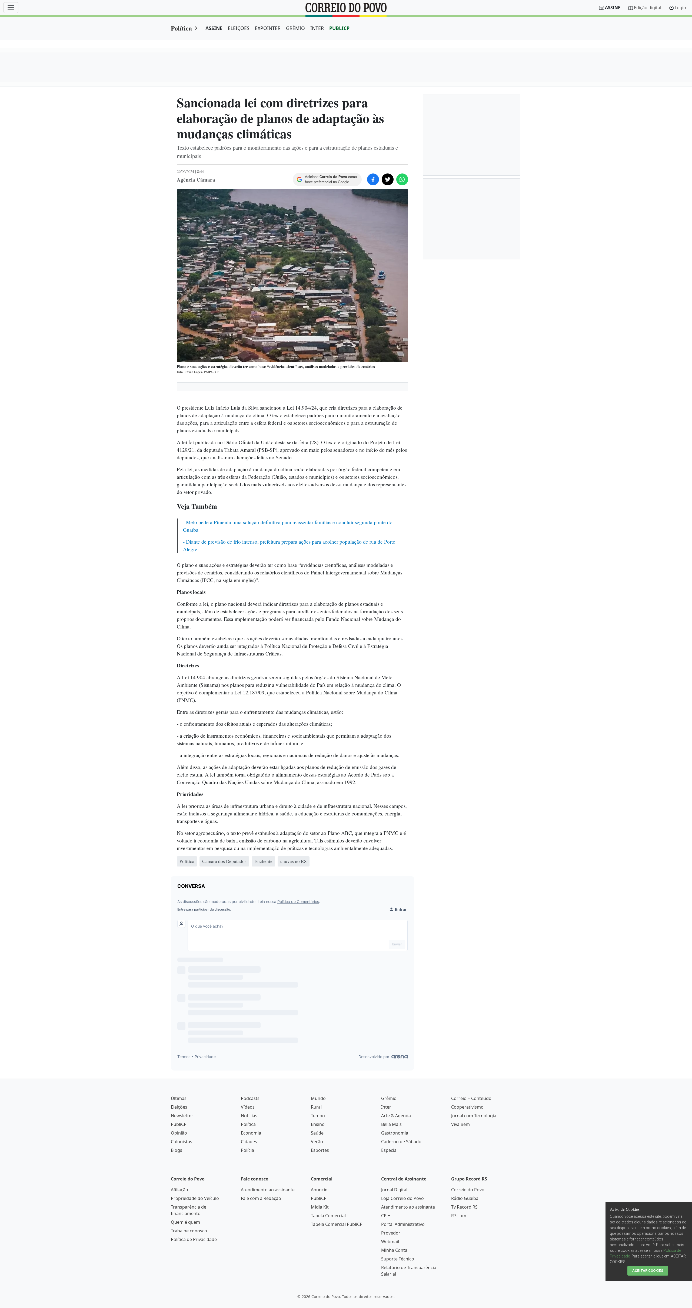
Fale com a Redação (261, 1198)
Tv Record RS (464, 1207)
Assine (612, 8)
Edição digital (647, 8)
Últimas (179, 1098)
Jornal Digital (394, 1190)
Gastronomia (394, 1133)
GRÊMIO (295, 28)
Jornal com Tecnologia (473, 1116)
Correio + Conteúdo (471, 1098)
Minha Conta (394, 1250)
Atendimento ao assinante (268, 1190)
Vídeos (248, 1107)
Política (181, 28)
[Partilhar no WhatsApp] (402, 179)
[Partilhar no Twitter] (388, 179)
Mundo (318, 1098)
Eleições (179, 1107)
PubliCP (179, 1124)
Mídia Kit (320, 1207)
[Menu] (10, 7)
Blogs (176, 1150)
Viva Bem (460, 1124)
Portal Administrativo (403, 1224)
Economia (251, 1133)
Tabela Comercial (328, 1216)
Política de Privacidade (194, 1239)
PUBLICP (339, 28)
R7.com (458, 1216)
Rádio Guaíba (464, 1198)
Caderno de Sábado (401, 1142)
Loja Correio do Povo (402, 1198)
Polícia (247, 1150)
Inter (386, 1107)
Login (680, 8)
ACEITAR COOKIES (647, 1271)
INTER (317, 28)
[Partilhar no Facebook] (373, 179)
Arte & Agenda (396, 1116)
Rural (316, 1107)
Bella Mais (391, 1124)
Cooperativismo (467, 1107)
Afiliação (179, 1190)
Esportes (320, 1150)
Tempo (318, 1116)
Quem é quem (185, 1222)
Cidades (249, 1142)
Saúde (317, 1133)
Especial (389, 1150)
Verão (317, 1142)
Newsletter (182, 1116)
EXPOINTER (268, 28)
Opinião (179, 1133)
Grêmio (389, 1098)
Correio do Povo (467, 1190)
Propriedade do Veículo (195, 1198)
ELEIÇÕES (238, 28)
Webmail (390, 1242)
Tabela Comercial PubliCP (336, 1224)
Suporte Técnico (397, 1259)
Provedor (390, 1233)
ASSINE (213, 28)
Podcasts (250, 1098)
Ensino (318, 1124)
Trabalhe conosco (189, 1231)
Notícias (249, 1116)
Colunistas (181, 1142)
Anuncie (319, 1190)
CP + (385, 1216)
